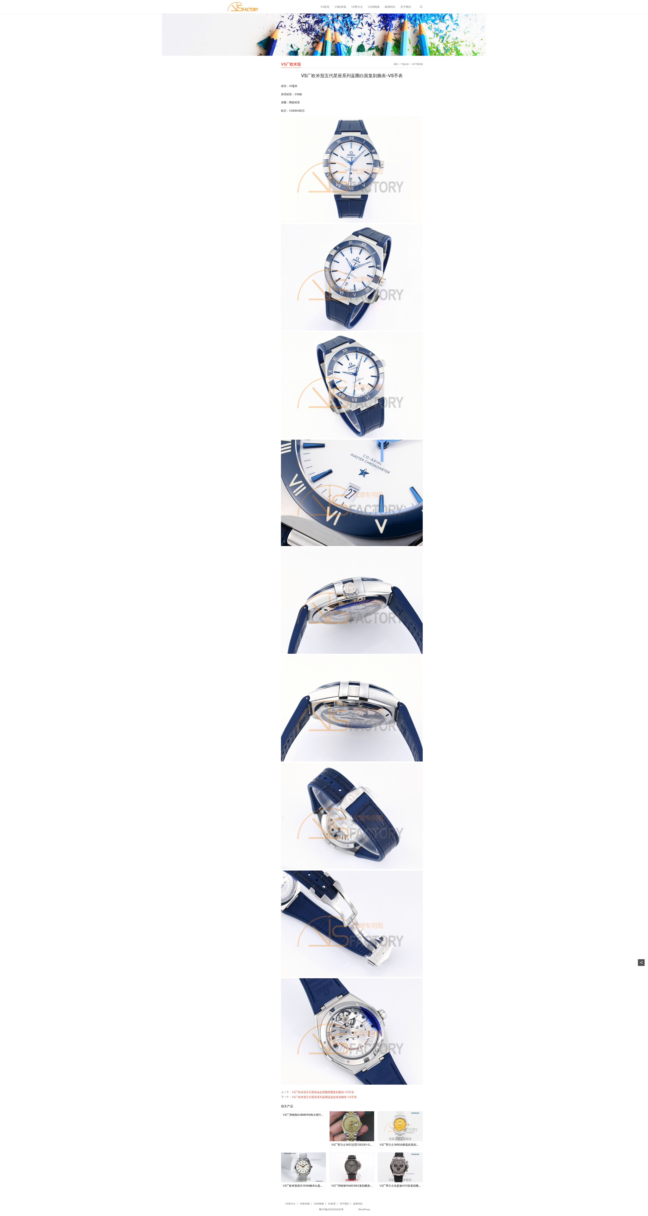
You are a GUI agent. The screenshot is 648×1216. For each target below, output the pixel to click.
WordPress (364, 1209)
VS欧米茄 (340, 6)
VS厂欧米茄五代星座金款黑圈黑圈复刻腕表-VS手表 (323, 1092)
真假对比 (390, 6)
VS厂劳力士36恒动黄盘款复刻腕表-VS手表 (400, 1144)
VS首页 (324, 6)
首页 (396, 64)
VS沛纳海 (374, 6)
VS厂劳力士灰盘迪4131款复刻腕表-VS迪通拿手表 (400, 1185)
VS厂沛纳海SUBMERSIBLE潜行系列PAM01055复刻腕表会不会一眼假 (303, 1114)
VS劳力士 (357, 6)
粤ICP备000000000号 (331, 1209)
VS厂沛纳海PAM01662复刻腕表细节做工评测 (352, 1185)
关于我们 (405, 6)
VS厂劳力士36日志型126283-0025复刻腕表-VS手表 (352, 1144)
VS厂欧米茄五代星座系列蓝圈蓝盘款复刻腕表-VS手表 (324, 1097)
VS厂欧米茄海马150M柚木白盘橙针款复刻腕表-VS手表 (303, 1185)
